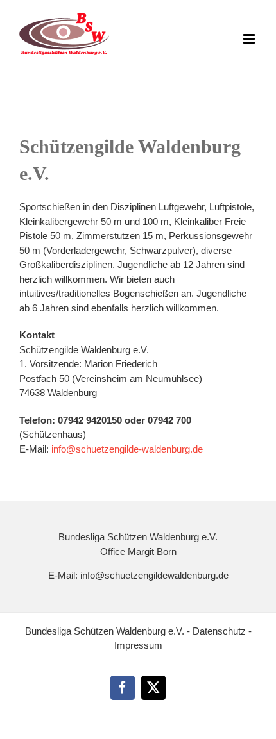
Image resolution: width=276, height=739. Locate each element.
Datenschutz (220, 631)
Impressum (138, 645)
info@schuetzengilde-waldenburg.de (127, 449)
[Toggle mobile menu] (250, 39)
